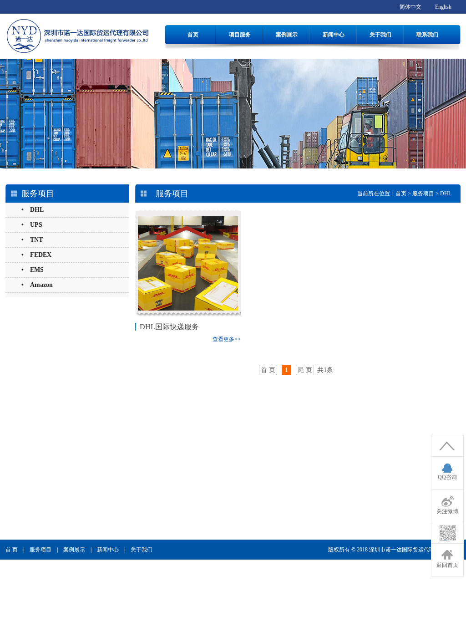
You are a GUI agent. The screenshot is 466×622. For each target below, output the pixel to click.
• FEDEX (36, 254)
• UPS (31, 224)
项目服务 (240, 34)
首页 (192, 34)
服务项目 (423, 193)
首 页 (11, 549)
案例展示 (287, 34)
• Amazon (37, 284)
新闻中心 (333, 34)
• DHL (32, 209)
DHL (445, 193)
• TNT (32, 239)
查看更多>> (227, 339)
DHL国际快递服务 (169, 327)
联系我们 (427, 34)
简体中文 (410, 7)
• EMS (32, 269)
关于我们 (380, 34)
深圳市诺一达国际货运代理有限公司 (412, 549)
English (443, 7)
